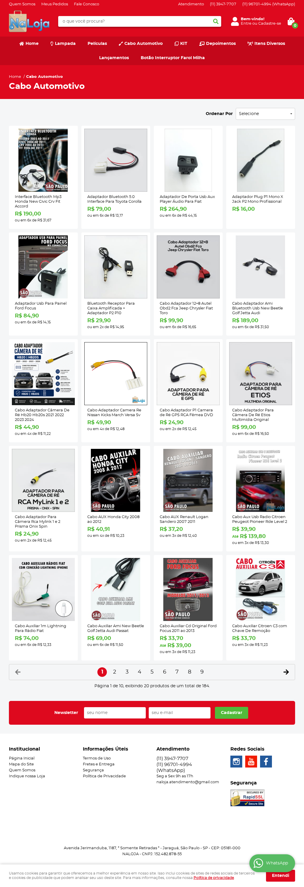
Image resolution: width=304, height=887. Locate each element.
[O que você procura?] (215, 21)
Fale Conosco (86, 4)
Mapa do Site (21, 764)
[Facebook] (266, 762)
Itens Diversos (269, 44)
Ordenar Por (219, 114)
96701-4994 (268, 4)
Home (32, 44)
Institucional (24, 749)
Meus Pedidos (54, 4)
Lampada (65, 44)
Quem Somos (22, 4)
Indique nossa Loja (27, 776)
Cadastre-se (269, 24)
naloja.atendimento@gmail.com (187, 782)
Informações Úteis (105, 749)
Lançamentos (114, 58)
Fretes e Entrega (99, 764)
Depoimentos (221, 44)
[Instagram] (236, 762)
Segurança (93, 770)
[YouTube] (251, 762)
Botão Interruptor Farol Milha (173, 58)
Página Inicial (21, 758)
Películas (97, 44)
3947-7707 (223, 4)
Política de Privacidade (104, 776)
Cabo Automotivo (143, 44)
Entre (246, 24)
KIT (183, 44)
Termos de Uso (97, 758)
